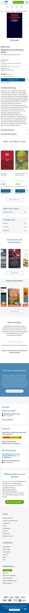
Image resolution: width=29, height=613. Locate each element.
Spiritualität (6, 552)
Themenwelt (6, 528)
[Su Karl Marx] (7, 159)
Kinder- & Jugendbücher (10, 520)
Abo (4, 559)
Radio (4, 557)
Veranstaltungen (8, 578)
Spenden (7, 570)
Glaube (5, 531)
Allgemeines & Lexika (7, 212)
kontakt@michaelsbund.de (12, 414)
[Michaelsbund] (5, 3)
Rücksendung (16, 443)
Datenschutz (14, 606)
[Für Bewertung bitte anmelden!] (5, 57)
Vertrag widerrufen (14, 610)
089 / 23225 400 (8, 415)
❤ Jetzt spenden (18, 2)
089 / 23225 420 (8, 462)
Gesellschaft (6, 547)
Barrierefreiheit (10, 608)
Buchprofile (6, 533)
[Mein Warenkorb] (21, 7)
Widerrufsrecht (6, 443)
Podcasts (5, 554)
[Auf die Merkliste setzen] (26, 79)
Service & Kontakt (7, 419)
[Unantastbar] (14, 258)
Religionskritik (6, 230)
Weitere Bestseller (14, 311)
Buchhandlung (7, 583)
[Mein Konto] (12, 7)
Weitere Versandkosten (9, 441)
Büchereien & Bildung (9, 575)
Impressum (5, 606)
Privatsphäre (23, 606)
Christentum (6, 227)
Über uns (5, 573)
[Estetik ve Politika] (21, 159)
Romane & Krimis (8, 518)
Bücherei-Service (8, 536)
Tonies (5, 526)
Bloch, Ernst (5, 47)
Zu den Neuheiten (14, 273)
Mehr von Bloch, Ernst (14, 199)
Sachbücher (6, 523)
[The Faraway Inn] (14, 296)
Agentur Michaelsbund (10, 580)
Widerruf (17, 608)
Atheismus (5, 223)
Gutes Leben (6, 549)
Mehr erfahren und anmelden (14, 391)
